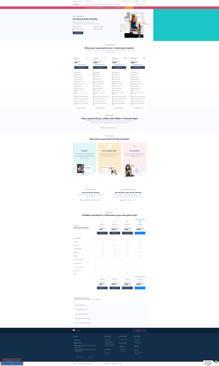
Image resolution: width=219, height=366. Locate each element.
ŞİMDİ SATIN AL (81, 67)
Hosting (110, 4)
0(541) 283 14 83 (89, 1)
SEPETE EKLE (102, 287)
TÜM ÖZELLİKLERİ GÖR (81, 108)
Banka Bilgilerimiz (137, 1)
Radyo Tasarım (116, 4)
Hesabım (137, 4)
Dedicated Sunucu (123, 346)
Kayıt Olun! (143, 4)
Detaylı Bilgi (17, 361)
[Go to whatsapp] (216, 361)
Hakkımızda (136, 349)
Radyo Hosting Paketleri (109, 342)
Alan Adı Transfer (108, 354)
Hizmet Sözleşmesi (107, 363)
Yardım (129, 1)
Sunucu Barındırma (123, 349)
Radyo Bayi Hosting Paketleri (109, 344)
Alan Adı (91, 4)
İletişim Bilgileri (137, 339)
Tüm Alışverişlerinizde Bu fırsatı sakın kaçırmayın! (109, 7)
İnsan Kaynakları (137, 354)
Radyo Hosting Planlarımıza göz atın (109, 127)
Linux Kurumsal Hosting (124, 339)
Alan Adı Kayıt (107, 352)
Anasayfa (85, 4)
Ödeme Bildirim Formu (138, 342)
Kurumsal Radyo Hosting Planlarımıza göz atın (90, 200)
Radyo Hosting (97, 4)
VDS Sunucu (122, 347)
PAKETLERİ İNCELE (78, 32)
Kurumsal (124, 1)
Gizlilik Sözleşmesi (115, 363)
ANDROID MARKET (80, 357)
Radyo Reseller (104, 4)
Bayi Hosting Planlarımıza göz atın (128, 200)
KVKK (121, 363)
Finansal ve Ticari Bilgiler (138, 352)
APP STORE (91, 357)
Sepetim (145, 1)
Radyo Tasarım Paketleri (109, 345)
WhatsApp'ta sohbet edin (78, 1)
